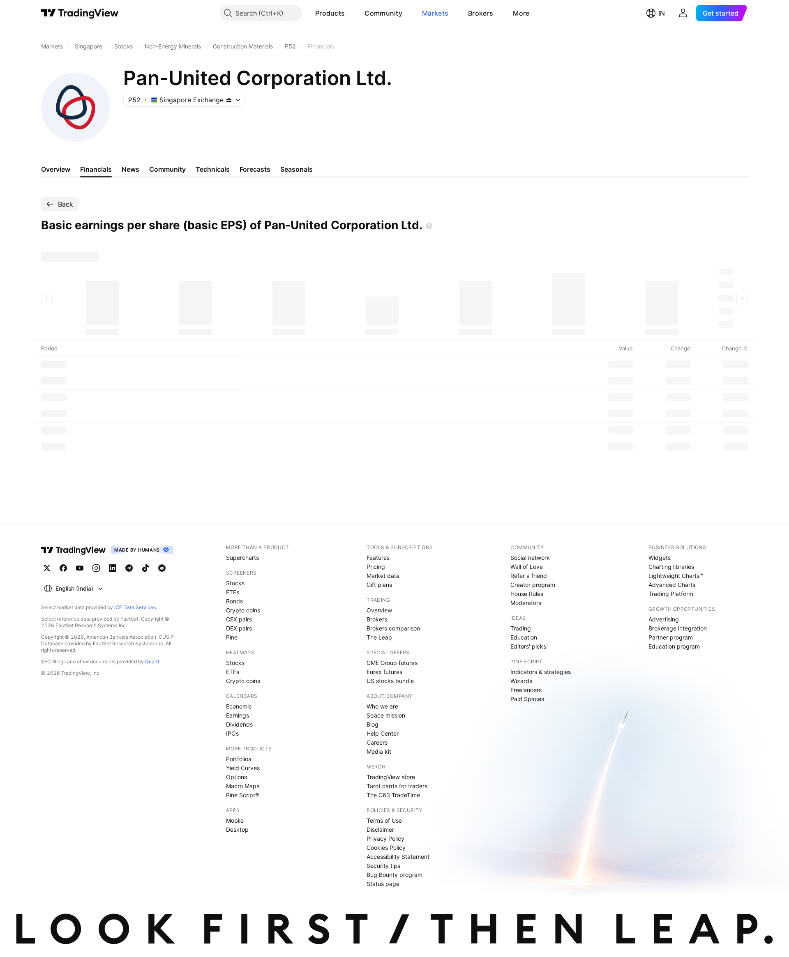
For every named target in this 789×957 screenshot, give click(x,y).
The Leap (379, 637)
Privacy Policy (385, 838)
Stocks (235, 583)
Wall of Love (526, 566)
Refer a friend (528, 575)
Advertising (663, 619)
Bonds (234, 601)
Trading (520, 628)
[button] (351, 13)
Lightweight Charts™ (675, 575)
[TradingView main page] (80, 13)
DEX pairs (239, 628)
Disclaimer (380, 829)
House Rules (526, 593)
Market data (383, 575)
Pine (232, 637)
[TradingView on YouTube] (79, 568)
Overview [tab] (55, 169)
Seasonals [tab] (296, 169)
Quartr (152, 661)
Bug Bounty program (394, 874)
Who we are (382, 706)
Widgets (659, 557)
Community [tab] (167, 169)
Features (378, 557)
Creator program (532, 584)
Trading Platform (670, 593)
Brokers (480, 13)
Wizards (521, 680)
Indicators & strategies (540, 671)
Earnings (237, 715)
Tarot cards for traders (397, 785)
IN (661, 13)
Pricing (376, 566)
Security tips (383, 865)
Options (236, 776)
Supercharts (242, 557)
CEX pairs (239, 619)
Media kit (379, 751)
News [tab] (130, 169)
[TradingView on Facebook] (63, 568)
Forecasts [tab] (255, 169)
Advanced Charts (671, 584)
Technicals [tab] (213, 169)
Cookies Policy (386, 847)
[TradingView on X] (47, 568)
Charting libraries (671, 566)
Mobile (235, 820)
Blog (372, 724)
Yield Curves (243, 767)
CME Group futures (392, 662)
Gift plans (379, 584)
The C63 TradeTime (393, 794)
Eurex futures (384, 671)
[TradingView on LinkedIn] (112, 568)
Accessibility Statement (398, 856)
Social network (530, 557)
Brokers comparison (393, 628)
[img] (229, 100)
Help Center (383, 733)
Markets (435, 13)
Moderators (525, 602)
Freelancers (526, 689)
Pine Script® (242, 794)
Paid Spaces (527, 698)
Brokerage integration (677, 628)
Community (383, 13)
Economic (239, 706)
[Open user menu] (683, 13)
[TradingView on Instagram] (96, 568)
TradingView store (391, 776)
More (521, 13)
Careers (377, 742)
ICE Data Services (135, 607)
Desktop (237, 829)
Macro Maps (242, 785)
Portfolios (238, 758)
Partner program (670, 637)
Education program (674, 646)
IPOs (232, 733)
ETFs (232, 592)
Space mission (386, 715)
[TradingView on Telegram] (129, 568)
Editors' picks (528, 646)
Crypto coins (243, 610)
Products (330, 13)
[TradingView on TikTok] (145, 568)
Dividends (239, 724)
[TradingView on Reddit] (162, 568)
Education (523, 637)
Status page (383, 883)
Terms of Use (384, 820)
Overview (379, 610)
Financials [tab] (96, 169)
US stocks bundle (390, 680)
